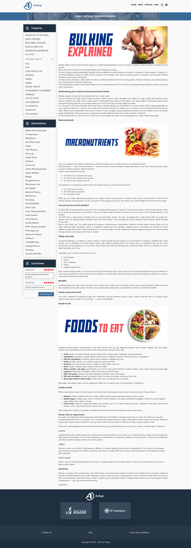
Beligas (28, 176)
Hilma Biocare (31, 219)
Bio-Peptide (30, 188)
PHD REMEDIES (32, 203)
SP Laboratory (31, 134)
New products (31, 113)
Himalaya (29, 250)
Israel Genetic (31, 215)
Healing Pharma (32, 246)
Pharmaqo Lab (31, 230)
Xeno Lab (29, 153)
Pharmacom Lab (32, 184)
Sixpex (28, 146)
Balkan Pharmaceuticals (36, 130)
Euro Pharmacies (32, 142)
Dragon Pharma (32, 180)
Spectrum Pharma (33, 234)
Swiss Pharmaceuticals (35, 211)
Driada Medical (32, 223)
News (140, 5)
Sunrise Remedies (33, 253)
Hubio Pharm (31, 157)
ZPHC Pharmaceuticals (35, 226)
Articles (149, 5)
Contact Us (47, 532)
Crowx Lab (30, 165)
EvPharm (29, 161)
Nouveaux (29, 200)
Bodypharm (30, 138)
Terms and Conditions (139, 532)
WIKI (156, 5)
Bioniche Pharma (33, 192)
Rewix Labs (30, 207)
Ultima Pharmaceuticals (36, 169)
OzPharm (29, 238)
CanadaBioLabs (32, 242)
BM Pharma (30, 196)
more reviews (46, 294)
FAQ (90, 532)
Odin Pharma (31, 149)
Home (133, 5)
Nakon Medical (32, 173)
